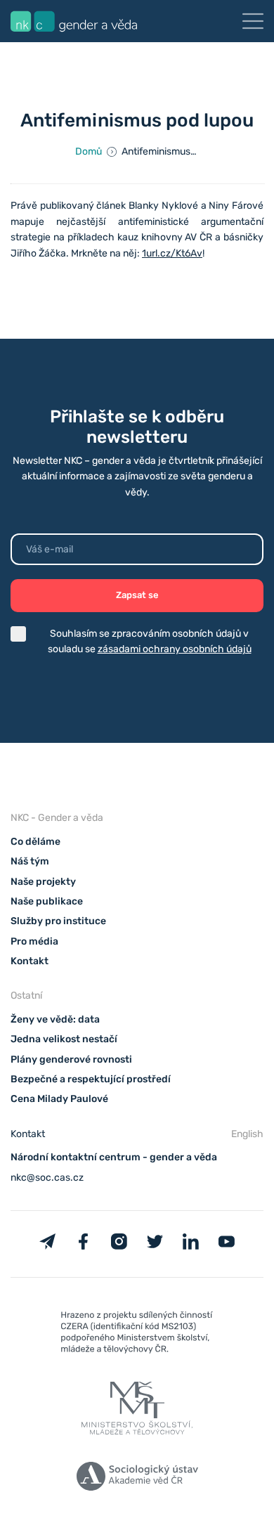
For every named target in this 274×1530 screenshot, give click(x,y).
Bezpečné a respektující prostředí (91, 1079)
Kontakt (29, 961)
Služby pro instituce (58, 921)
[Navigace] (252, 21)
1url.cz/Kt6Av (172, 253)
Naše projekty (43, 882)
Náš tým (30, 861)
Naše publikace (47, 901)
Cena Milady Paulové (59, 1099)
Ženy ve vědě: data (55, 1019)
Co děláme (35, 842)
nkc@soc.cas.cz (47, 1178)
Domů (88, 151)
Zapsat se (137, 595)
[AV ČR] (137, 1479)
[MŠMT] (137, 1335)
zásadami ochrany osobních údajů (175, 649)
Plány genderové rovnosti (71, 1059)
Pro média (34, 941)
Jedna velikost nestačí (64, 1039)
